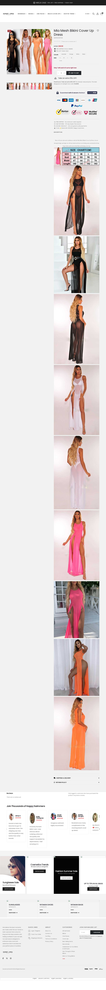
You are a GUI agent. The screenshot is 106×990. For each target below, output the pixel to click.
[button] (93, 14)
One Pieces (40, 14)
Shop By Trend (69, 14)
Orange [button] (71, 54)
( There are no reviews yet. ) (68, 41)
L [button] (67, 57)
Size (55, 58)
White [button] (77, 54)
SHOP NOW (12, 913)
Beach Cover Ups (54, 14)
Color (56, 55)
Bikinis (30, 14)
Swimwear (21, 14)
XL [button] (71, 57)
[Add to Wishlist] (55, 73)
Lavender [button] (64, 54)
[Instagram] (11, 958)
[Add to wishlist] (97, 30)
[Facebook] (3, 958)
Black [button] (83, 54)
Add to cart (75, 73)
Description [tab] (58, 132)
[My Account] (97, 14)
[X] (7, 958)
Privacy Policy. (88, 938)
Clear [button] (60, 60)
